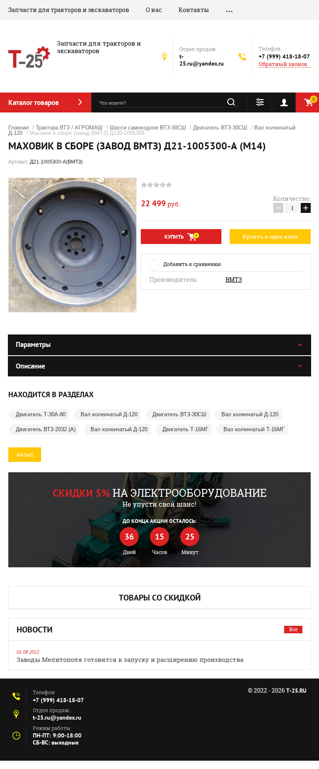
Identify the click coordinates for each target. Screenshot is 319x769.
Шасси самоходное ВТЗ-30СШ (148, 128)
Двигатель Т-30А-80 (41, 414)
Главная (18, 128)
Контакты (194, 10)
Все (293, 629)
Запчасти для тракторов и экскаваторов (68, 10)
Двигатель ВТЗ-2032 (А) (46, 429)
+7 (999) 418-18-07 (284, 56)
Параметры (33, 344)
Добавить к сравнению (192, 264)
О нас (154, 10)
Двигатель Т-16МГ (185, 429)
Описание (30, 366)
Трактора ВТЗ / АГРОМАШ (69, 128)
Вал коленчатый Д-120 (109, 414)
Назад (25, 455)
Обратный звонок (283, 64)
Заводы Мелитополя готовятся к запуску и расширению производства (130, 659)
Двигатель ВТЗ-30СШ (220, 128)
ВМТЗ (234, 279)
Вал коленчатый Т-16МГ (254, 429)
